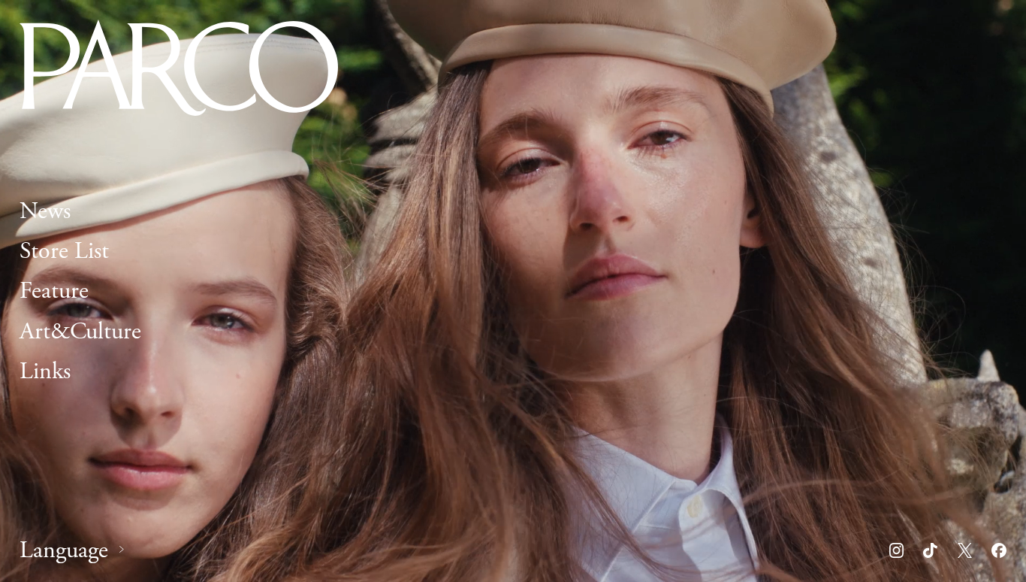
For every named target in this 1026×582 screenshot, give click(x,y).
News (45, 211)
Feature (54, 291)
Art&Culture (80, 331)
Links (45, 371)
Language (64, 550)
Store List (64, 251)
